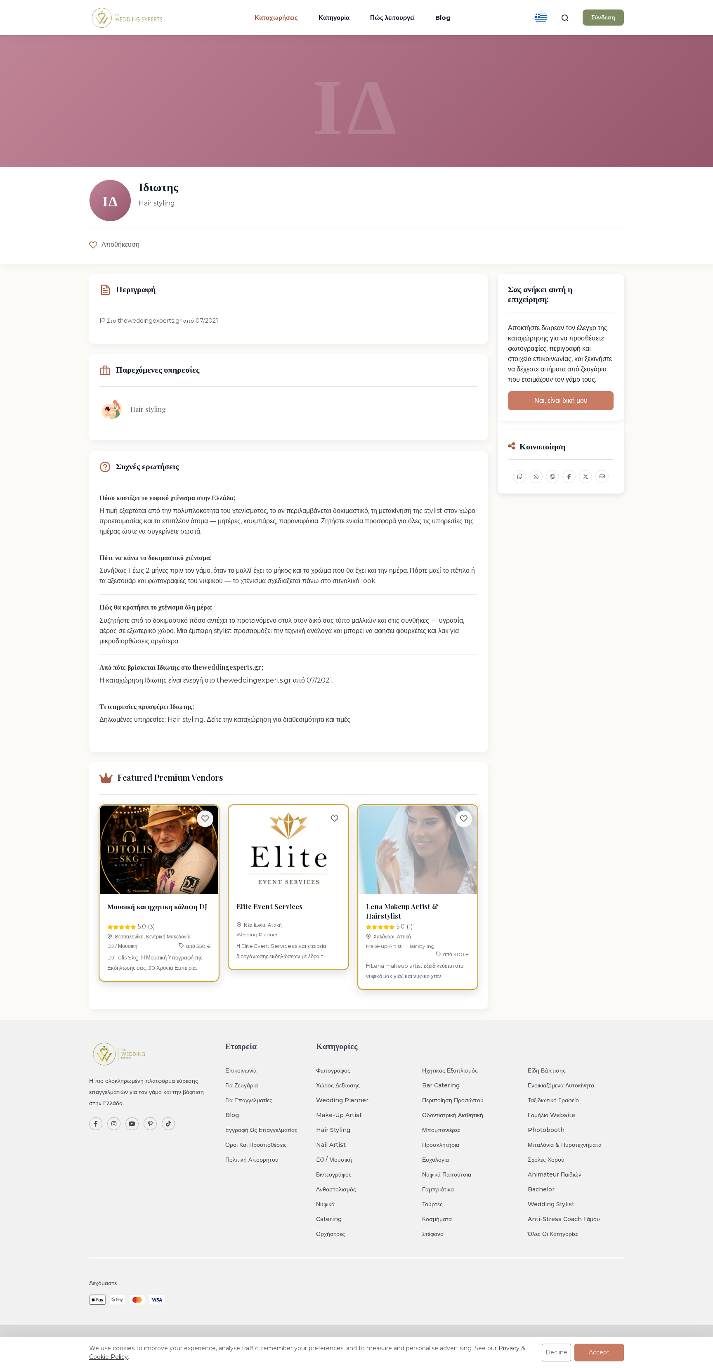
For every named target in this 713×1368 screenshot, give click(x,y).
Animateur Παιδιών (554, 1174)
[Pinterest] (150, 1123)
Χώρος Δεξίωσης (338, 1085)
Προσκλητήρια (440, 1144)
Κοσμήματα (437, 1219)
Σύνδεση (603, 17)
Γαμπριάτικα (438, 1189)
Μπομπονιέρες (441, 1130)
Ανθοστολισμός (336, 1189)
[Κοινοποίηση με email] (602, 476)
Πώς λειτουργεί (392, 17)
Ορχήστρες (330, 1234)
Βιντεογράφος (334, 1174)
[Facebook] (95, 1123)
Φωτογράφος (333, 1070)
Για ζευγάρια (241, 1085)
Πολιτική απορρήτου (252, 1159)
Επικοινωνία (241, 1070)
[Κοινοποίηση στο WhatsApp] (536, 476)
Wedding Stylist (551, 1204)
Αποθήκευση (120, 244)
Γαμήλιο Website (551, 1115)
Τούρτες (432, 1204)
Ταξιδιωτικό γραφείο (553, 1100)
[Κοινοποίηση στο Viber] (552, 476)
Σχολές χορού (546, 1159)
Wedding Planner (257, 934)
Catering (329, 1219)
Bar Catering (441, 1085)
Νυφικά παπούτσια (446, 1174)
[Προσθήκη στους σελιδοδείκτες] (205, 818)
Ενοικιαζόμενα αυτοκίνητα (561, 1085)
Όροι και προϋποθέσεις (256, 1144)
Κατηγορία (334, 17)
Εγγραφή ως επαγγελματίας (261, 1130)
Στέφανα (433, 1234)
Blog (443, 17)
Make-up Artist (384, 946)
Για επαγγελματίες (248, 1100)
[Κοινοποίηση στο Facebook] (569, 476)
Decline (556, 1352)
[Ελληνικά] (541, 18)
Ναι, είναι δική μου (561, 400)
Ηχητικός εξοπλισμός (450, 1070)
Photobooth (546, 1130)
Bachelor (541, 1189)
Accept (599, 1352)
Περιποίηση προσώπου (453, 1100)
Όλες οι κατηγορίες (553, 1234)
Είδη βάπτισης (547, 1070)
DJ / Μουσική (122, 946)
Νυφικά (325, 1204)
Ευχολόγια (435, 1159)
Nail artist (331, 1144)
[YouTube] (132, 1123)
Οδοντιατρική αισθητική (452, 1115)
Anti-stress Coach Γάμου (564, 1219)
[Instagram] (113, 1123)
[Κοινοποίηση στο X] (585, 476)
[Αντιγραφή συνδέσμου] (519, 476)
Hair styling (420, 946)
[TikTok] (168, 1123)
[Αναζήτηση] (565, 17)
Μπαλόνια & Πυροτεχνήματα (565, 1144)
